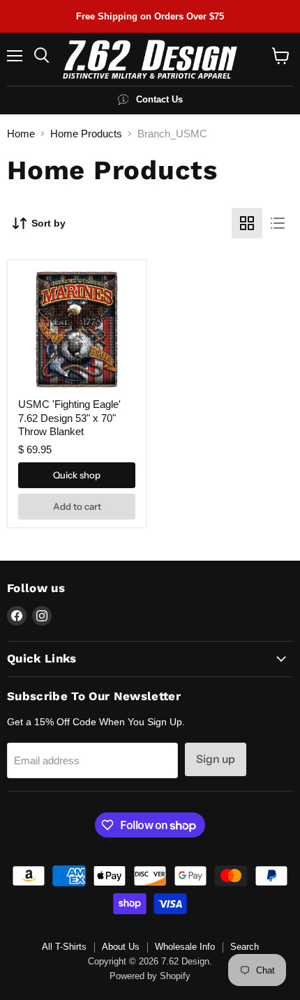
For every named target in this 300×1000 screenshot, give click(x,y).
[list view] (277, 223)
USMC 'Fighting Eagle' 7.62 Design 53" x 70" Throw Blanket (69, 417)
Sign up (215, 759)
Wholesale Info (185, 946)
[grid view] (247, 223)
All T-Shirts (64, 946)
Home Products (86, 133)
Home (21, 133)
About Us (121, 946)
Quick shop (76, 474)
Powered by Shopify (150, 976)
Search (244, 946)
